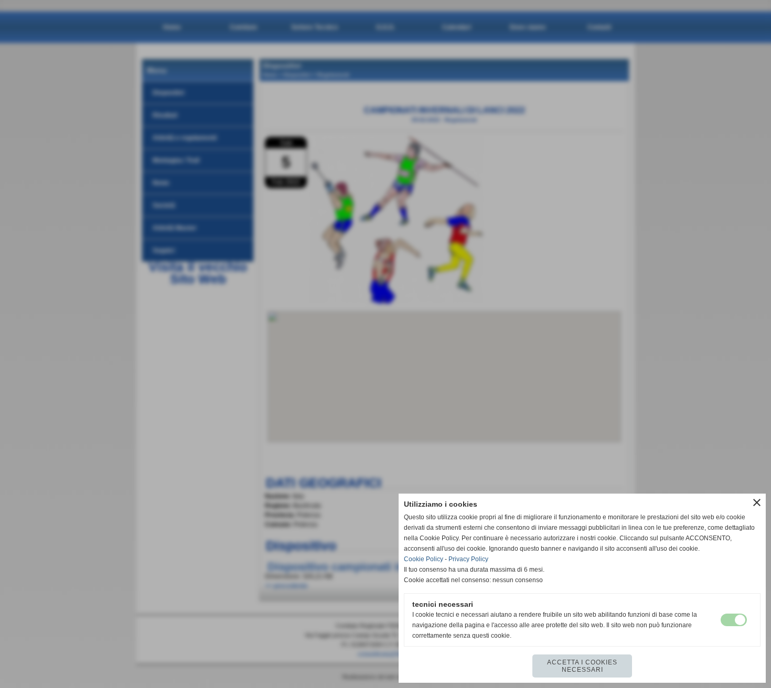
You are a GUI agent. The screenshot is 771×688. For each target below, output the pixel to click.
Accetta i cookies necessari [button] (582, 666)
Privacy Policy (468, 559)
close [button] (757, 502)
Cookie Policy (423, 559)
